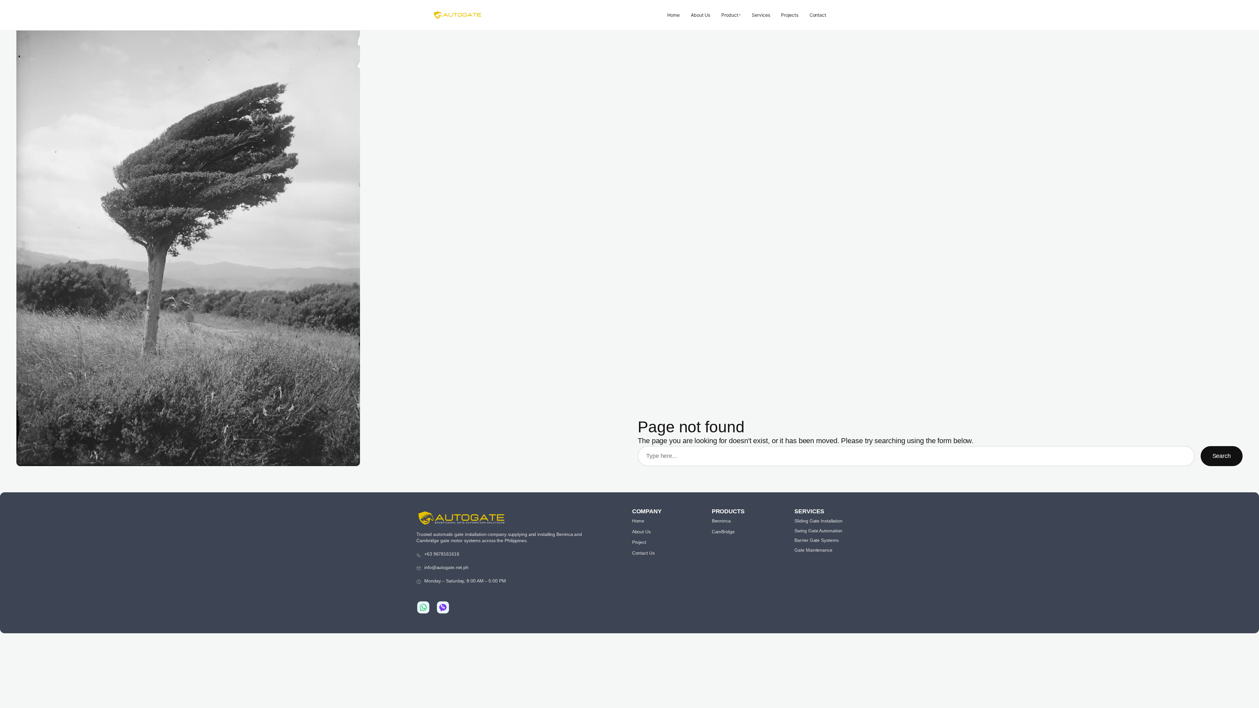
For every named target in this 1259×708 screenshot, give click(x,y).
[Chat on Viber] (443, 607)
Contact (817, 15)
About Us (700, 15)
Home (673, 15)
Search (1221, 456)
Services (761, 15)
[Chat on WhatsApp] (423, 607)
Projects (789, 15)
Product (729, 15)
